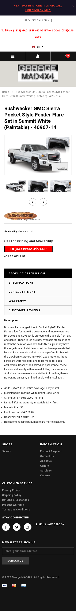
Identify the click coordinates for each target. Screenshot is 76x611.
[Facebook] (6, 527)
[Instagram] (27, 527)
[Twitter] (16, 527)
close (73, 5)
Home (5, 91)
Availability (10, 231)
